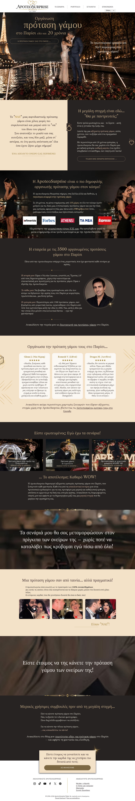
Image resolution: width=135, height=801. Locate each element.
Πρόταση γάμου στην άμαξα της (21, 461)
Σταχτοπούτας (21, 463)
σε (63, 464)
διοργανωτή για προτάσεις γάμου (78, 325)
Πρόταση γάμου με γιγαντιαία (113, 461)
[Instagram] (34, 783)
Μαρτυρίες (80, 788)
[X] (44, 783)
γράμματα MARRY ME (113, 463)
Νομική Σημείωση (60, 798)
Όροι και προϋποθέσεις (73, 798)
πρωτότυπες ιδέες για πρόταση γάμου (75, 736)
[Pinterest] (60, 783)
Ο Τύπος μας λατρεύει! (84, 786)
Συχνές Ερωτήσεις (83, 790)
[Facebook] (50, 783)
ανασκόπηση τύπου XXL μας (63, 228)
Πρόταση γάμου (67, 461)
